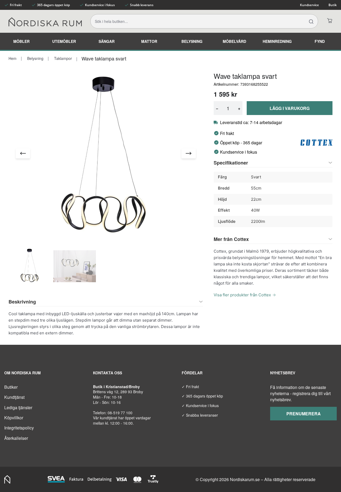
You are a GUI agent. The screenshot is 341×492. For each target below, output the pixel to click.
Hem (13, 58)
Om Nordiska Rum (22, 372)
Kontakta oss (107, 372)
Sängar (107, 41)
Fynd (320, 41)
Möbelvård (234, 41)
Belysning (191, 41)
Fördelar (192, 372)
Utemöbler (64, 41)
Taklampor (62, 58)
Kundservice (309, 5)
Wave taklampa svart (104, 58)
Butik (332, 5)
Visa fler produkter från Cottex (242, 294)
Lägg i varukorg (290, 108)
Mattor (149, 41)
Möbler (21, 41)
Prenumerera (303, 414)
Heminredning (277, 41)
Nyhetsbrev (282, 372)
